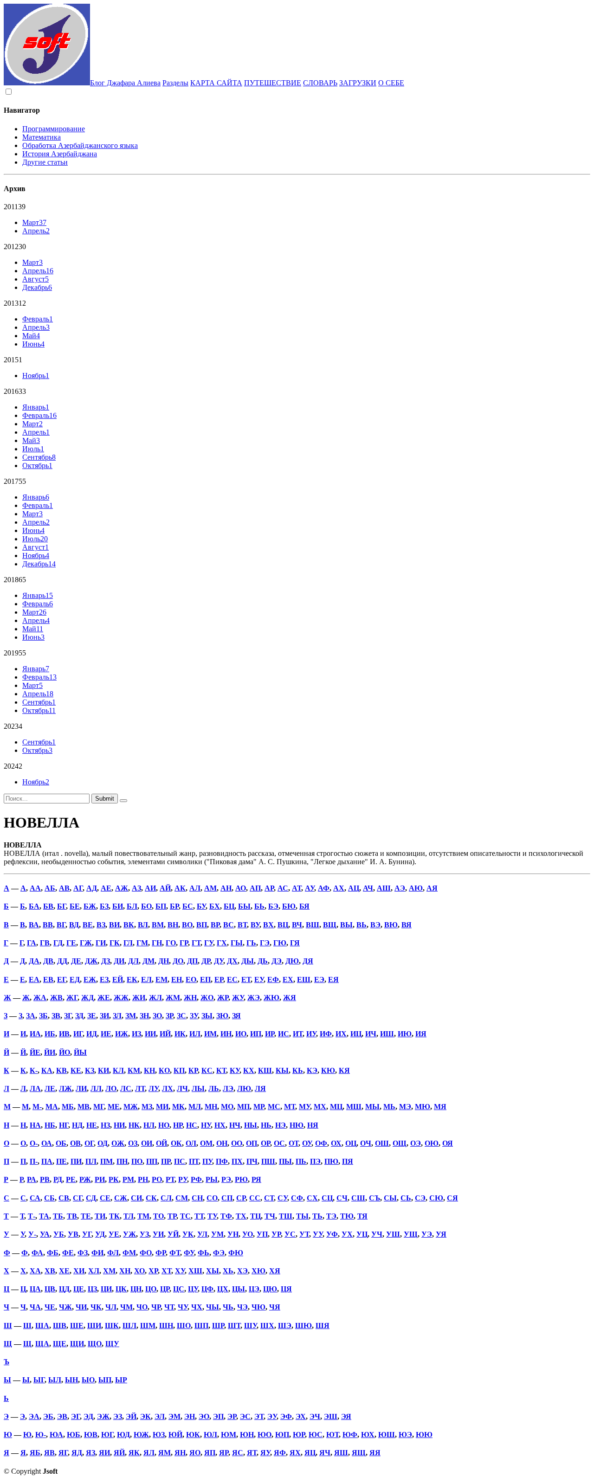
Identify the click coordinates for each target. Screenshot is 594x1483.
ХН (124, 1271)
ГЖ (86, 943)
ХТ (166, 1271)
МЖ (130, 1107)
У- (32, 1234)
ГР (184, 943)
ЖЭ (253, 998)
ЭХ (301, 1416)
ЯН (180, 1453)
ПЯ (347, 1161)
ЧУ (182, 1307)
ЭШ (330, 1416)
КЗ (89, 1070)
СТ (269, 1198)
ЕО (191, 979)
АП (255, 888)
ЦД (64, 1289)
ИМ (210, 1034)
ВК (128, 925)
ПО (136, 1161)
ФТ (174, 1253)
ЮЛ (210, 1434)
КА (46, 1070)
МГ (98, 1107)
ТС (185, 1216)
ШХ (267, 1325)
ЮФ (349, 1434)
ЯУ (265, 1453)
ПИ (76, 1161)
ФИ (97, 1253)
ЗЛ (117, 1016)
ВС (228, 925)
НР (177, 1125)
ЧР (156, 1307)
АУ (309, 888)
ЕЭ (319, 979)
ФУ (189, 1253)
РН (143, 1179)
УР (276, 1234)
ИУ (311, 1034)
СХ (312, 1198)
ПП (151, 1161)
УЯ (441, 1234)
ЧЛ (110, 1307)
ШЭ (284, 1325)
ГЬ (251, 943)
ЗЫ (207, 1016)
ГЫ (237, 943)
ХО (139, 1271)
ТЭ (331, 1216)
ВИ (114, 925)
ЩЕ (59, 1344)
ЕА (34, 979)
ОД (102, 1143)
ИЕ (106, 1034)
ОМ (206, 1143)
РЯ (256, 1179)
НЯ (312, 1125)
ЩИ (77, 1344)
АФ (323, 888)
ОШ (382, 1143)
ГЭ (265, 943)
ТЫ (302, 1216)
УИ (158, 1234)
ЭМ (174, 1416)
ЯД (76, 1453)
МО (227, 1107)
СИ (136, 1198)
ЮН (247, 1434)
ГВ (45, 943)
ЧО (142, 1307)
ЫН (71, 1380)
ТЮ (347, 1216)
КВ (61, 1070)
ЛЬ (213, 1088)
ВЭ (375, 925)
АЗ (136, 888)
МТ (289, 1107)
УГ (86, 1234)
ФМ (129, 1253)
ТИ (100, 1216)
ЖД (87, 998)
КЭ (312, 1070)
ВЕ (88, 925)
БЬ (259, 906)
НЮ (296, 1125)
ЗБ (43, 1016)
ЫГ (39, 1380)
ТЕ (86, 1216)
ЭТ (259, 1416)
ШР (218, 1325)
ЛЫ (198, 1088)
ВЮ (391, 925)
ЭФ (286, 1416)
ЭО (204, 1416)
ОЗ (132, 1143)
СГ (77, 1198)
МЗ (147, 1107)
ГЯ (295, 943)
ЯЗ (90, 1453)
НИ (119, 1125)
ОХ (336, 1143)
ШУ (250, 1325)
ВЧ (297, 925)
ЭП (218, 1416)
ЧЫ (212, 1307)
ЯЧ (324, 1453)
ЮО (264, 1434)
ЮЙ (175, 1434)
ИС (283, 1034)
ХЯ (274, 1271)
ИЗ (136, 1034)
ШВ (59, 1325)
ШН (166, 1325)
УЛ (202, 1234)
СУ (282, 1198)
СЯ (452, 1198)
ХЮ (258, 1271)
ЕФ (273, 979)
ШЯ (322, 1325)
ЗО (157, 1016)
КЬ (297, 1070)
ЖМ (173, 998)
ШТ (234, 1325)
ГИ (101, 943)
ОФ (321, 1143)
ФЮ (235, 1253)
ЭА (34, 1416)
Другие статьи (45, 162)
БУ (201, 906)
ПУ (207, 1161)
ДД (62, 961)
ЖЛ (155, 998)
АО (240, 888)
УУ (318, 1234)
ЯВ (49, 1453)
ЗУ (194, 1016)
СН (197, 1198)
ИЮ (405, 1034)
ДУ (218, 961)
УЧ (376, 1234)
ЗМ (130, 1016)
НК (134, 1125)
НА (35, 1125)
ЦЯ (286, 1289)
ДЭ (276, 961)
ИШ (387, 1034)
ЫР (121, 1380)
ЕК (132, 979)
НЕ (91, 1125)
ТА (44, 1216)
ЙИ (49, 1052)
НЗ (105, 1125)
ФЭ (219, 1253)
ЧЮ (258, 1307)
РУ (182, 1179)
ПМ (106, 1161)
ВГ (61, 925)
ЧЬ (228, 1307)
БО (146, 906)
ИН (226, 1034)
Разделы (175, 83)
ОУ (306, 1143)
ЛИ (81, 1088)
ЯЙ (119, 1453)
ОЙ (161, 1143)
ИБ (50, 1034)
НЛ (149, 1125)
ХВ (50, 1271)
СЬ (405, 1198)
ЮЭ (405, 1434)
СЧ (342, 1198)
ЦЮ (270, 1289)
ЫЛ (54, 1380)
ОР (265, 1143)
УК (188, 1234)
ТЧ (270, 1216)
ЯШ (341, 1453)
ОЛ (191, 1143)
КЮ (328, 1070)
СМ (181, 1198)
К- (34, 1070)
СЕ (105, 1198)
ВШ (312, 925)
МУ (304, 1107)
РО (157, 1179)
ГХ (222, 943)
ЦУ (193, 1289)
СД (91, 1198)
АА (35, 888)
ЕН (176, 979)
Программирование (53, 129)
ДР (205, 961)
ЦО (150, 1289)
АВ (64, 888)
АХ (338, 888)
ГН (157, 943)
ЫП (104, 1380)
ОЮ (432, 1143)
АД (91, 888)
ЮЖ (141, 1434)
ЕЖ (90, 979)
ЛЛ (96, 1088)
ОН (221, 1143)
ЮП (282, 1434)
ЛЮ (244, 1088)
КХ (248, 1070)
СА (35, 1198)
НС (191, 1125)
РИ (100, 1179)
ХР (153, 1271)
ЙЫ (80, 1052)
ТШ (285, 1216)
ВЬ (361, 925)
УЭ (426, 1234)
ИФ (326, 1034)
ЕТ (246, 979)
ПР (165, 1161)
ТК (114, 1216)
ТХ (241, 1216)
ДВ (48, 961)
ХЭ (242, 1271)
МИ (162, 1107)
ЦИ (106, 1289)
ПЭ (315, 1161)
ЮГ (107, 1434)
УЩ (411, 1234)
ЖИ (138, 998)
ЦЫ (238, 1289)
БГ (61, 906)
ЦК (121, 1289)
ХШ (195, 1271)
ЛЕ (50, 1088)
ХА (35, 1271)
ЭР (231, 1416)
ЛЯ (260, 1088)
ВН (173, 925)
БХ (214, 906)
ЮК (193, 1434)
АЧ (368, 888)
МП (243, 1107)
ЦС (178, 1289)
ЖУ (238, 998)
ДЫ (247, 961)
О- (34, 1143)
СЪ (374, 1198)
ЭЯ (346, 1416)
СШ (358, 1198)
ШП (201, 1325)
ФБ (52, 1253)
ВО (187, 925)
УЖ (129, 1234)
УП (262, 1234)
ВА (34, 925)
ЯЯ (375, 1453)
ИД (91, 1034)
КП (179, 1070)
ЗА (30, 1016)
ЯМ (164, 1453)
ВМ (158, 925)
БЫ (244, 906)
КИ (103, 1070)
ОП (251, 1143)
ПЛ (91, 1161)
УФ (332, 1234)
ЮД (123, 1434)
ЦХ (222, 1289)
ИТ (298, 1034)
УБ (58, 1234)
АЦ (353, 888)
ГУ (208, 943)
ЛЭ (228, 1088)
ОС (279, 1143)
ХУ (180, 1271)
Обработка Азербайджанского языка (80, 145)
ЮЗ (159, 1434)
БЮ (289, 906)
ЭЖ (103, 1416)
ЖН (190, 998)
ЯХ (295, 1453)
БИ (117, 906)
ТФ (226, 1216)
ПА (46, 1161)
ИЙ (165, 1034)
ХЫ (212, 1271)
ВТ (242, 925)
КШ (265, 1070)
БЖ (90, 906)
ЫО (88, 1380)
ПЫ (285, 1161)
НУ (206, 1125)
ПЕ (61, 1161)
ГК (115, 943)
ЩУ (112, 1344)
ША (42, 1325)
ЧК (96, 1307)
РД (57, 1179)
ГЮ (279, 943)
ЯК (134, 1453)
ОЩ (400, 1143)
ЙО (64, 1052)
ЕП (205, 979)
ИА (35, 1034)
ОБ (61, 1143)
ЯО (194, 1453)
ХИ (78, 1271)
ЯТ (252, 1453)
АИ (150, 888)
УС (290, 1234)
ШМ (147, 1325)
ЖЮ (271, 998)
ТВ (72, 1216)
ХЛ (93, 1271)
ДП (192, 961)
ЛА (35, 1088)
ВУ (255, 925)
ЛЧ (182, 1088)
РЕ (71, 1179)
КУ (234, 1070)
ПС (179, 1161)
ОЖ (117, 1143)
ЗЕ (91, 1016)
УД (100, 1234)
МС (274, 1107)
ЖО (206, 998)
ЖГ (71, 998)
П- (34, 1161)
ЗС (181, 1016)
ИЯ (420, 1034)
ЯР (223, 1453)
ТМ (143, 1216)
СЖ (120, 1198)
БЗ (104, 906)
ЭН (189, 1416)
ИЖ (121, 1034)
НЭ (280, 1125)
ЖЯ (289, 998)
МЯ (440, 1107)
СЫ (390, 1198)
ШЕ (77, 1325)
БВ (48, 906)
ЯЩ (359, 1453)
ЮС (316, 1434)
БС (187, 906)
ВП (201, 925)
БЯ (304, 906)
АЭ (399, 888)
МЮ (422, 1107)
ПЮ (331, 1161)
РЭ (226, 1179)
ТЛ (128, 1216)
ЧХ (196, 1307)
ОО (236, 1143)
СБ (49, 1198)
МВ (83, 1107)
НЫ (250, 1125)
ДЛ (133, 961)
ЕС (232, 979)
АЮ (416, 888)
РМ (128, 1179)
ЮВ (90, 1434)
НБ (50, 1125)
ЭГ (75, 1416)
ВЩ (329, 925)
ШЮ (303, 1325)
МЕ (114, 1107)
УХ (347, 1234)
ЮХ (367, 1434)
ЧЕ (50, 1307)
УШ (393, 1234)
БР (174, 906)
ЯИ (104, 1453)
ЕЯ (333, 979)
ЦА (35, 1289)
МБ (68, 1107)
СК (151, 1198)
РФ (196, 1179)
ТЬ (317, 1216)
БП (160, 906)
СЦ (327, 1198)
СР (240, 1198)
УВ (73, 1234)
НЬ (266, 1125)
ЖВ (56, 998)
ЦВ (50, 1289)
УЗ (144, 1234)
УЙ (173, 1234)
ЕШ (303, 979)
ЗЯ (236, 1016)
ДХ (232, 961)
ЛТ (140, 1088)
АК (180, 888)
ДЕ (76, 961)
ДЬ (263, 961)
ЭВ (62, 1416)
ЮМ (228, 1434)
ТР (172, 1216)
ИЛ (194, 1034)
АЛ (194, 888)
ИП (255, 1034)
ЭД (88, 1416)
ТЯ (362, 1216)
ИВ (64, 1034)
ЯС (237, 1453)
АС (283, 888)
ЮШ (386, 1434)
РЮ (241, 1179)
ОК (176, 1143)
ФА (37, 1253)
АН (226, 888)
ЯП (209, 1453)
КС (207, 1070)
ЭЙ (131, 1416)
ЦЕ (78, 1289)
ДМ (148, 961)
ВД (74, 925)
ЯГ (63, 1453)
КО (164, 1070)
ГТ (196, 943)
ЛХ (167, 1088)
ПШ (268, 1161)
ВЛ (143, 925)
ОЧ (365, 1143)
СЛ (166, 1198)
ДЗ (105, 961)
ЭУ (272, 1416)
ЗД (79, 1016)
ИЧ (370, 1034)
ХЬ (228, 1271)
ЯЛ (149, 1453)
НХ (220, 1125)
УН (233, 1234)
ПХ (237, 1161)
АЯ (432, 888)
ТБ (58, 1216)
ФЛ (113, 1253)
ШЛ (129, 1325)
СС (254, 1198)
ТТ (199, 1216)
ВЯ (406, 925)
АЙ (165, 888)
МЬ (389, 1107)
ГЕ (71, 943)
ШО (184, 1325)
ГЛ (128, 943)
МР (258, 1107)
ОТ (293, 1143)
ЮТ (332, 1434)
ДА (34, 961)
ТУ (212, 1216)
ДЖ (91, 961)
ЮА (56, 1434)
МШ (354, 1107)
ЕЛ (146, 979)
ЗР (169, 1016)
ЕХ (288, 979)
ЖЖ (121, 998)
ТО (158, 1216)
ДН (163, 961)
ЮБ (73, 1434)
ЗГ (67, 1016)
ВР (215, 925)
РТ (170, 1179)
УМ (217, 1234)
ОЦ (350, 1143)
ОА (46, 1143)
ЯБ (35, 1453)
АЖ (121, 888)
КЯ (344, 1070)
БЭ (273, 906)
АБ (50, 888)
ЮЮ (424, 1434)
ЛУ (153, 1088)
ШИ (94, 1325)
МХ (320, 1107)
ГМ (142, 943)
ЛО (110, 1088)
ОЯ (447, 1143)
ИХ (341, 1034)
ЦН (136, 1289)
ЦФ (207, 1289)
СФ (297, 1198)
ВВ (48, 925)
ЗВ (56, 1016)
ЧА (35, 1307)
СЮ (436, 1198)
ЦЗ (92, 1289)
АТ (296, 888)
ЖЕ (103, 998)
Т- (31, 1216)
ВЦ (283, 925)
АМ (210, 888)
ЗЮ (222, 1016)
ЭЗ (117, 1416)
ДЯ (308, 961)
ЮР (299, 1434)
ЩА (42, 1344)
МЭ (405, 1107)
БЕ (75, 906)
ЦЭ (254, 1289)
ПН (122, 1161)
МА (51, 1107)
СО (212, 1198)
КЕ (76, 1070)
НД (77, 1125)
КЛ (118, 1070)
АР (269, 888)
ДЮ (292, 961)
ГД (58, 943)
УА (45, 1234)
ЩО (95, 1344)
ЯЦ (310, 1453)
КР (193, 1070)
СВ (63, 1198)
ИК (180, 1034)
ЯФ (280, 1453)
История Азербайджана (59, 154)
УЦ (362, 1234)
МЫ (372, 1107)
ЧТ (169, 1307)
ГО (171, 943)
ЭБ (48, 1416)
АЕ (106, 888)
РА (31, 1179)
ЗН (144, 1016)
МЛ (194, 1107)
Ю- (40, 1434)
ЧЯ (274, 1307)
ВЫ (346, 925)
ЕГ (61, 979)
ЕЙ (117, 979)
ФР (160, 1253)
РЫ (212, 1179)
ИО (240, 1034)
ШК (112, 1325)
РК (114, 1179)
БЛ (132, 906)
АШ (384, 888)
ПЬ (301, 1161)
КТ (221, 1070)
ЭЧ (315, 1416)
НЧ (234, 1125)
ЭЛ (160, 1416)
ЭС (245, 1416)
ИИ (150, 1034)
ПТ (194, 1161)
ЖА (39, 998)
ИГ (78, 1034)
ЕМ (161, 979)
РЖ (85, 1179)
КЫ (282, 1070)
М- (37, 1107)
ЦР (164, 1289)
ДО (178, 961)
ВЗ (101, 925)
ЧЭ (242, 1307)
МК (178, 1107)
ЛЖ (65, 1088)
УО (247, 1234)
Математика (41, 137)
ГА (31, 943)
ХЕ (64, 1271)
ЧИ (81, 1307)
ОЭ (415, 1143)
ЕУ (259, 979)
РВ (45, 1179)
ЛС (125, 1088)
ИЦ (356, 1034)
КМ (134, 1070)
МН (211, 1107)
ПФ (222, 1161)
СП (226, 1198)
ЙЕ (35, 1052)
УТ (304, 1234)
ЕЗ (104, 979)
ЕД (75, 979)
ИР (269, 1034)
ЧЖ (65, 1307)
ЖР (222, 998)
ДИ (119, 961)
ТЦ (255, 1216)
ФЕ (68, 1253)
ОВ (75, 1143)
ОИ (146, 1143)
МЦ (336, 1107)
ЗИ (104, 1016)
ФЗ (82, 1253)
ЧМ (126, 1307)
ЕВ (48, 979)
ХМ (109, 1271)
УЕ (114, 1234)
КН (149, 1070)
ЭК (145, 1416)
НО (163, 1125)
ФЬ (203, 1253)
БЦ (229, 906)
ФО (146, 1253)
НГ (63, 1125)
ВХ (268, 925)
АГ (78, 888)
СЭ (420, 1198)
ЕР (218, 979)
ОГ (89, 1143)
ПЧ (252, 1161)
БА (34, 906)
